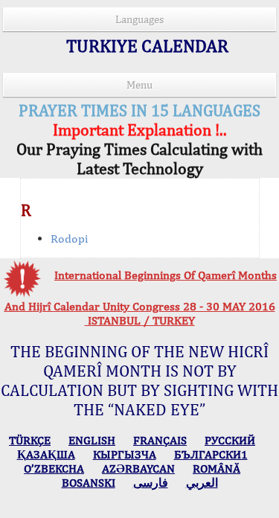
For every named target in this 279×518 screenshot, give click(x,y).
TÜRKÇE (30, 440)
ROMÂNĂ (216, 468)
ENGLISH (91, 440)
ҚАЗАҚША (46, 454)
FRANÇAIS (160, 440)
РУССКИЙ (230, 440)
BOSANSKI (88, 483)
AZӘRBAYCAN (138, 468)
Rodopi (69, 238)
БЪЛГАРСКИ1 (211, 454)
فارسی (150, 483)
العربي (202, 483)
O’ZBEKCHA (54, 468)
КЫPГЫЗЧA (124, 454)
